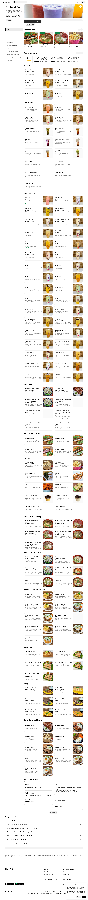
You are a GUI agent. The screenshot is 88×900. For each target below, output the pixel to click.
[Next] (81, 29)
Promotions (47, 882)
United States (9, 848)
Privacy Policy (47, 891)
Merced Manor (34, 848)
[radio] (28, 24)
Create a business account (50, 879)
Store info (9, 20)
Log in (77, 2)
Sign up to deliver (48, 877)
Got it (84, 896)
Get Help (46, 869)
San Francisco (25, 848)
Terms (53, 891)
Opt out (79, 896)
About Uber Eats (67, 879)
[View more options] (80, 6)
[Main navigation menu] (3, 2)
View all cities (66, 871)
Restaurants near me (68, 869)
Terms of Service (60, 893)
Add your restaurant (49, 874)
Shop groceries (67, 882)
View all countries (67, 874)
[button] (44, 821)
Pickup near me (67, 877)
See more (80, 53)
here (73, 893)
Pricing (59, 891)
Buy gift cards (47, 871)
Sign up (83, 2)
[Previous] (79, 29)
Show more (54, 812)
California (17, 848)
